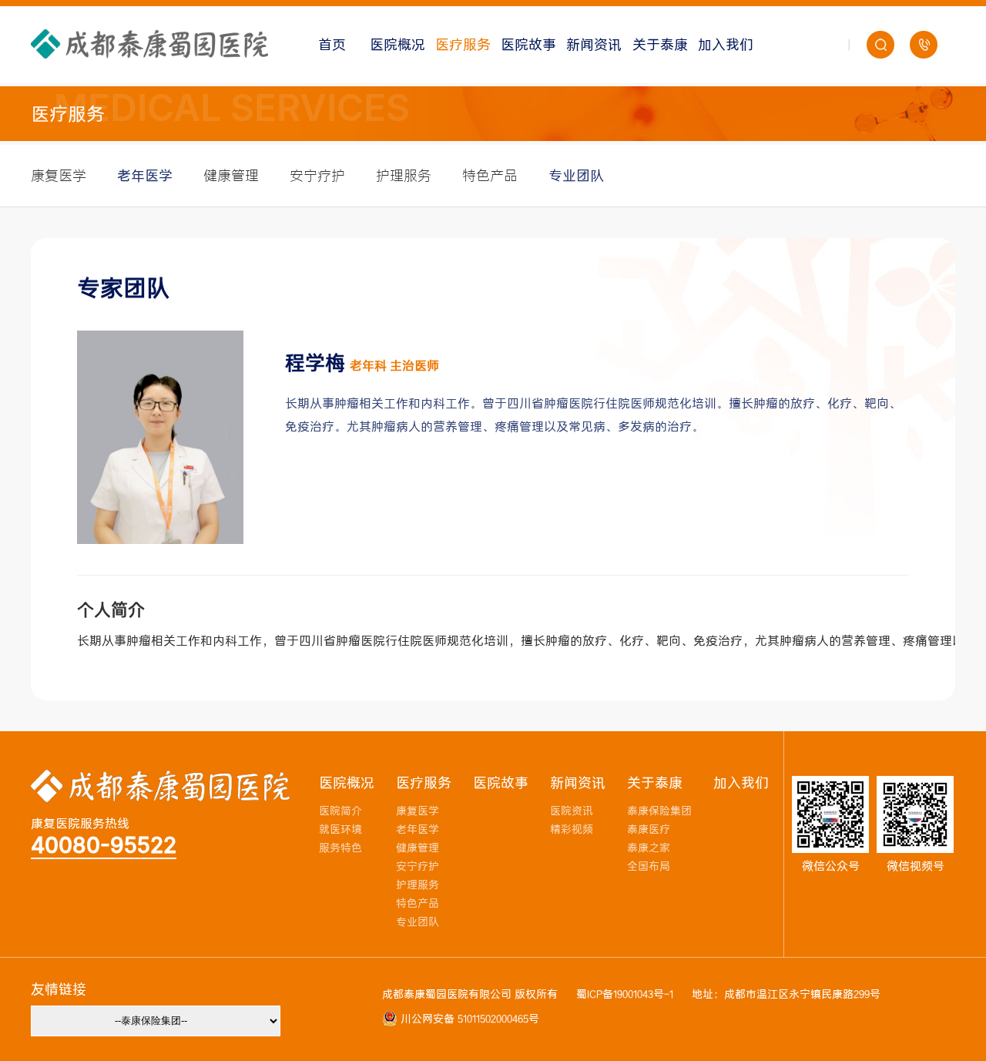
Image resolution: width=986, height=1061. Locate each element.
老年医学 (145, 175)
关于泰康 (660, 44)
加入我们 (725, 44)
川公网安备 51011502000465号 (468, 1019)
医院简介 (340, 811)
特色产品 (490, 175)
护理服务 (403, 175)
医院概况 (397, 44)
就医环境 (340, 829)
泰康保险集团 (659, 811)
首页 (332, 44)
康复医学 (58, 175)
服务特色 (340, 848)
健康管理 (231, 175)
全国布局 (648, 866)
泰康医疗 (648, 829)
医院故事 (528, 44)
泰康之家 (648, 848)
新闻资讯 (594, 44)
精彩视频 (571, 829)
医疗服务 (463, 44)
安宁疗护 (317, 175)
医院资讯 (571, 811)
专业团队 (576, 175)
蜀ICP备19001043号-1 (624, 994)
